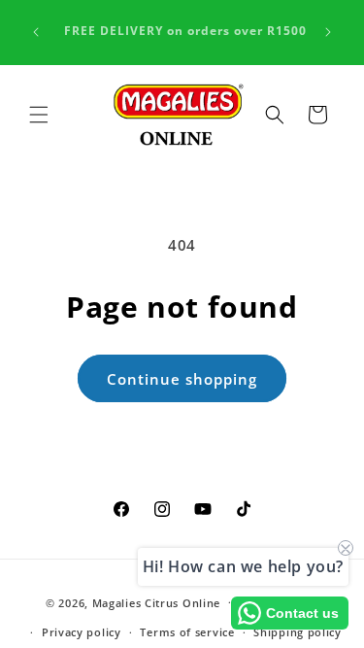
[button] (38, 114)
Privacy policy (81, 632)
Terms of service (187, 632)
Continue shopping (182, 379)
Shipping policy (297, 632)
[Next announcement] (328, 32)
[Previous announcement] (36, 32)
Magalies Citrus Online (156, 602)
